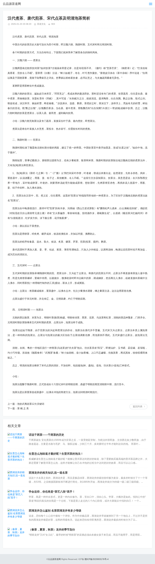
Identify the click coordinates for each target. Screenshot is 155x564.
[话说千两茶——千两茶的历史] (17, 439)
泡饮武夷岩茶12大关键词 (30, 404)
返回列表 (137, 406)
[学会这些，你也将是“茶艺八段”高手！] (17, 496)
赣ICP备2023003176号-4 (97, 559)
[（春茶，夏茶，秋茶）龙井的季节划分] (17, 534)
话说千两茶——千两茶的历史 (46, 434)
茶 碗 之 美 (23, 408)
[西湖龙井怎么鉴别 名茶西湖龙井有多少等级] (17, 515)
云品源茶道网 (12, 3)
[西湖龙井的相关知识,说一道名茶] (17, 477)
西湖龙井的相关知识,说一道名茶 (48, 472)
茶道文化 (41, 24)
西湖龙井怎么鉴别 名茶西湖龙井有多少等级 (55, 510)
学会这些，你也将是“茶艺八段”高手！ (52, 491)
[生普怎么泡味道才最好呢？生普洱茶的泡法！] (17, 458)
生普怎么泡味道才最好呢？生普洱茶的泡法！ (56, 453)
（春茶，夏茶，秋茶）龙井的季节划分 (52, 529)
